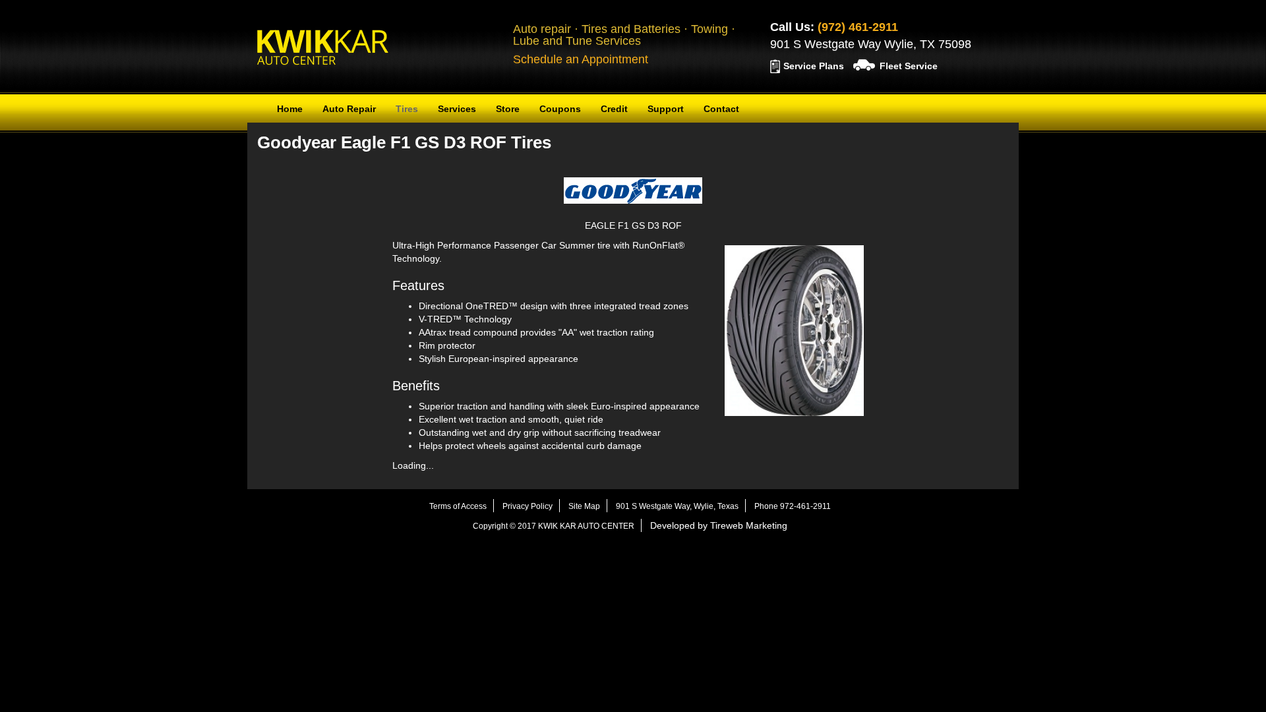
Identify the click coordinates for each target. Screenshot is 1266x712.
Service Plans (813, 66)
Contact (721, 109)
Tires (407, 109)
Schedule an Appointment (580, 59)
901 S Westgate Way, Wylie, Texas (677, 506)
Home (290, 109)
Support (666, 109)
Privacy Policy (527, 506)
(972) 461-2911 (858, 27)
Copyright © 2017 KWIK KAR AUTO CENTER (553, 526)
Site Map (584, 506)
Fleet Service (909, 66)
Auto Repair (349, 109)
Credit (614, 109)
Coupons (560, 109)
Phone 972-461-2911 (792, 506)
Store (508, 109)
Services (457, 109)
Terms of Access (458, 506)
